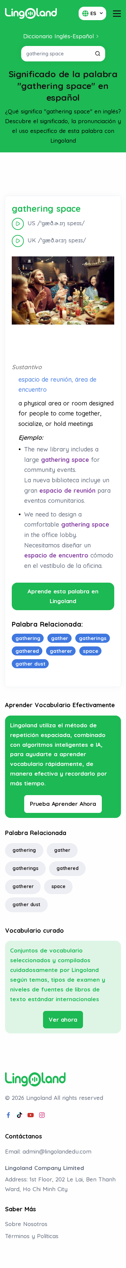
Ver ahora (63, 1019)
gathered (67, 868)
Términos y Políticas (31, 1235)
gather (62, 850)
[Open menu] (117, 13)
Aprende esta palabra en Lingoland (63, 596)
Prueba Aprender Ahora (63, 803)
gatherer (22, 886)
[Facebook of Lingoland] (8, 1115)
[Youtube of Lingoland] (30, 1115)
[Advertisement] (63, 174)
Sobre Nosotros (26, 1223)
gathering (24, 850)
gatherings (25, 868)
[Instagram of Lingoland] (42, 1115)
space (58, 886)
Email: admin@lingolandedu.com (48, 1151)
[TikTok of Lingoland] (19, 1115)
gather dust (26, 904)
